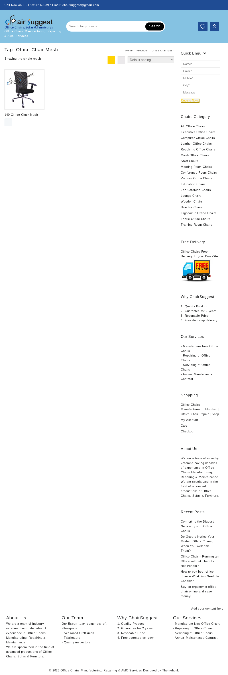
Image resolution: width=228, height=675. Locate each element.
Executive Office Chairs (198, 132)
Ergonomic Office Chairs (198, 213)
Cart (184, 425)
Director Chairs (192, 207)
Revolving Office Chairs (198, 149)
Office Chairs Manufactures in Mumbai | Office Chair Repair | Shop (200, 409)
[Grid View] (111, 60)
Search (154, 26)
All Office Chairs (193, 126)
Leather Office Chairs (196, 143)
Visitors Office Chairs (196, 178)
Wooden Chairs (192, 201)
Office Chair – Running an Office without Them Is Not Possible (199, 561)
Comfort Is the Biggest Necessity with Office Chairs (197, 526)
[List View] (121, 60)
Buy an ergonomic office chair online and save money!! (198, 591)
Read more (8, 122)
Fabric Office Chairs (195, 219)
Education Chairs (193, 184)
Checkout (187, 431)
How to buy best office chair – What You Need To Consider (200, 576)
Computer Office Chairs (198, 138)
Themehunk (170, 670)
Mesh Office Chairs (195, 155)
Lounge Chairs (191, 195)
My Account (189, 420)
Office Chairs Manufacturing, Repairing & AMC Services (101, 670)
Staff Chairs (189, 161)
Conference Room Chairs (199, 172)
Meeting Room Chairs (196, 166)
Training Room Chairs (196, 224)
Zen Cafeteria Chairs (196, 190)
